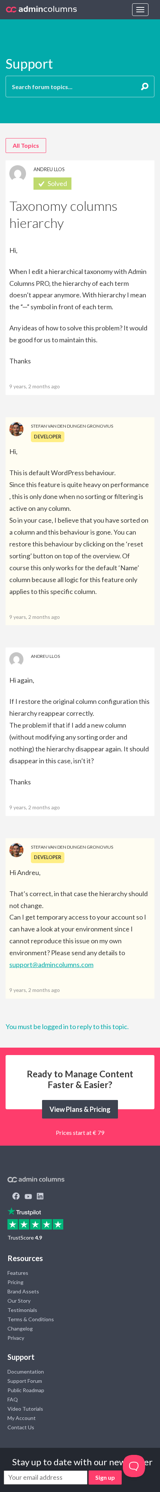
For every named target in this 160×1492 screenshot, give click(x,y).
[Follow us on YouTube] (28, 1196)
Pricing (15, 1282)
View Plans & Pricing (80, 1109)
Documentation (25, 1371)
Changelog (20, 1328)
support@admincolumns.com (51, 964)
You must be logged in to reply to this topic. (67, 1026)
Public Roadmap (25, 1390)
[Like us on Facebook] (16, 1196)
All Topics (26, 145)
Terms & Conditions (30, 1319)
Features (17, 1273)
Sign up (105, 1477)
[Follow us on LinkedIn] (40, 1196)
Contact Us (20, 1427)
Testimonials (22, 1310)
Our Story (19, 1300)
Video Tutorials (25, 1409)
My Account (21, 1418)
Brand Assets (23, 1291)
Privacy (15, 1338)
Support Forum (24, 1381)
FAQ (12, 1399)
